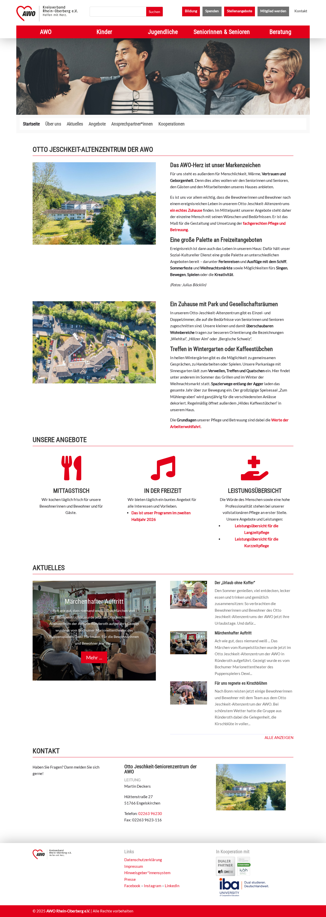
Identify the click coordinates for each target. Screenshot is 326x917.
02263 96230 (150, 813)
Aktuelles (75, 124)
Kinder (104, 32)
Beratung (280, 32)
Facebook (132, 885)
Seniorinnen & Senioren (222, 32)
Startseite (31, 124)
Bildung (191, 11)
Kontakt (300, 11)
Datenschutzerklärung (143, 859)
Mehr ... (94, 657)
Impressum (133, 866)
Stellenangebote (239, 11)
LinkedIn (172, 885)
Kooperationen (171, 124)
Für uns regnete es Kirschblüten (241, 683)
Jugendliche (163, 32)
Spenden (212, 11)
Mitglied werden (273, 11)
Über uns (53, 124)
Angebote (97, 124)
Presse (130, 879)
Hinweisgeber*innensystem (147, 872)
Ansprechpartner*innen (132, 124)
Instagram (152, 885)
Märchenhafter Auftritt (94, 601)
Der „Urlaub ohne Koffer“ (235, 582)
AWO (45, 32)
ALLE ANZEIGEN (279, 737)
